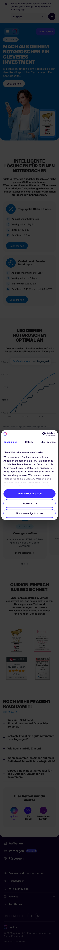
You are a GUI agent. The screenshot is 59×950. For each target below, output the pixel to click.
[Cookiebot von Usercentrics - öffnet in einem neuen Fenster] (42, 434)
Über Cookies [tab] (48, 442)
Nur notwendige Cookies (29, 513)
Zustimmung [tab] (10, 442)
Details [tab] (29, 442)
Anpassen (27, 503)
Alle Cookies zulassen (30, 493)
